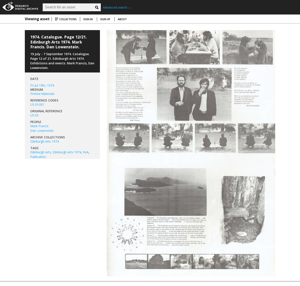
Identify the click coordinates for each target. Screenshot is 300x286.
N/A (86, 152)
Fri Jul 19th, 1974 (42, 85)
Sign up (105, 19)
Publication (38, 157)
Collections (68, 19)
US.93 (34, 115)
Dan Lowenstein (42, 131)
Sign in (88, 19)
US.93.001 (37, 104)
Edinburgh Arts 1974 (44, 141)
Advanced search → (117, 7)
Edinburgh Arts (40, 152)
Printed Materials (42, 94)
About (122, 19)
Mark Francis (39, 126)
